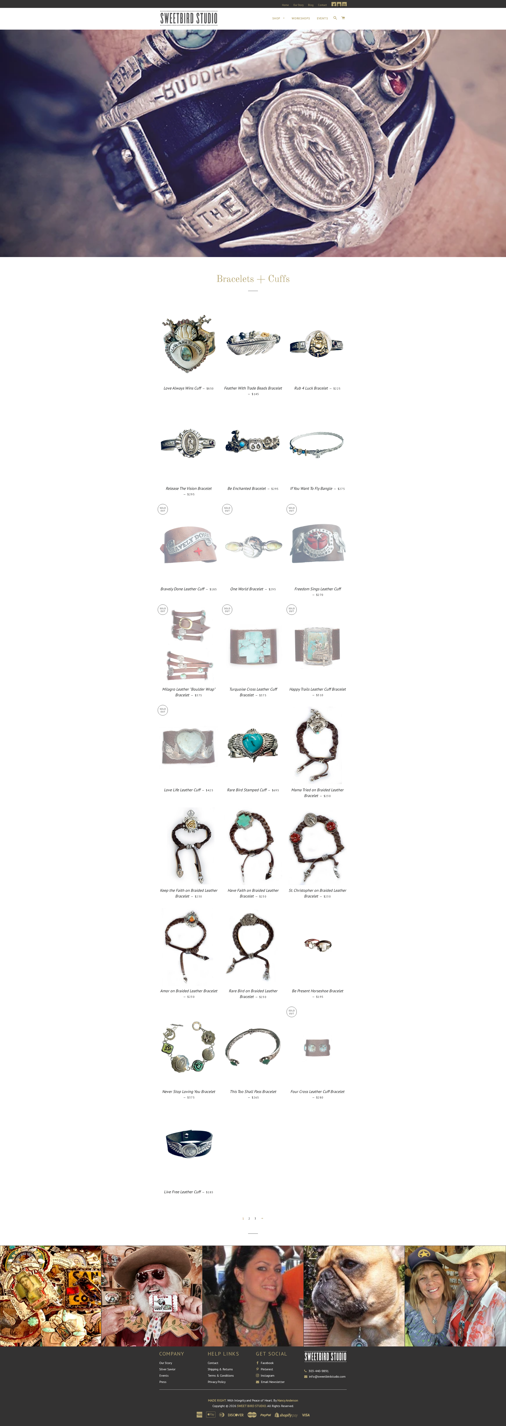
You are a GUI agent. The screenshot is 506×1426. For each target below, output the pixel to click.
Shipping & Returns (220, 1369)
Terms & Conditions (221, 1375)
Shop (276, 18)
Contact (322, 5)
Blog (310, 5)
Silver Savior (167, 1369)
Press (162, 1382)
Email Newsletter (272, 1382)
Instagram (267, 1375)
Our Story (298, 5)
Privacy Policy (217, 1382)
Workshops (301, 18)
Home (285, 5)
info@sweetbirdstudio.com (327, 1376)
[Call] (306, 1371)
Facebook (267, 1363)
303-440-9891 (319, 1371)
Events (322, 18)
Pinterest (266, 1369)
